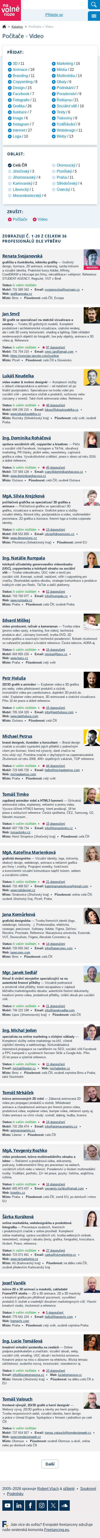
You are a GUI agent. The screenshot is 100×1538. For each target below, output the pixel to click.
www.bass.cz (19, 658)
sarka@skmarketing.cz (60, 1254)
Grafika (19, 106)
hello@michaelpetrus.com (62, 770)
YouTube (7, 1505)
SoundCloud (64, 1505)
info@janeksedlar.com (60, 1010)
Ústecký (63, 189)
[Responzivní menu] (94, 16)
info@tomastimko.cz (59, 828)
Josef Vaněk (14, 1283)
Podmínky (15, 1494)
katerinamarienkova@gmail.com (66, 886)
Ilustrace (20, 112)
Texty (61, 112)
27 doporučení (55, 1250)
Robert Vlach (48, 1489)
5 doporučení (54, 1312)
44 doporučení (55, 766)
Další (50, 1464)
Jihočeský (21, 171)
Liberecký (21, 189)
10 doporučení (55, 1370)
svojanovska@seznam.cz (62, 289)
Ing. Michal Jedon (19, 1030)
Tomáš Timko (15, 794)
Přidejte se (54, 15)
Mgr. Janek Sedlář (19, 972)
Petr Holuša (14, 678)
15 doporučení (55, 823)
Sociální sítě (67, 106)
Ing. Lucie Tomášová (22, 1341)
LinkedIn (19, 1505)
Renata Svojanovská (22, 256)
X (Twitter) (53, 1505)
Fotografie (21, 100)
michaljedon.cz (60, 1068)
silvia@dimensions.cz (59, 534)
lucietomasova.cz (70, 1375)
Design (19, 88)
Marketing (65, 64)
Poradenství (67, 94)
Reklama (64, 100)
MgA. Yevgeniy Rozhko (24, 1150)
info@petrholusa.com (59, 712)
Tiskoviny (64, 118)
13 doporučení (55, 529)
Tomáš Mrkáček (17, 1092)
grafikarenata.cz (21, 294)
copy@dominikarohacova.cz (64, 471)
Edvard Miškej (16, 620)
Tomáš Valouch (17, 1399)
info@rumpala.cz (56, 596)
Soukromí (88, 1489)
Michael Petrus (17, 736)
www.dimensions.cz (23, 538)
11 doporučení (55, 1064)
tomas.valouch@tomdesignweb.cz (68, 1432)
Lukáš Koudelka (18, 376)
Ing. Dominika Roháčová (26, 438)
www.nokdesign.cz (22, 890)
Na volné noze (4, 27)
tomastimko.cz (20, 832)
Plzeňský (64, 171)
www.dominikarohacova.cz (28, 476)
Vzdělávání (66, 124)
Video (42, 219)
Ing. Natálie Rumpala (23, 558)
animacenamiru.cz (22, 1130)
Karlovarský (22, 183)
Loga (17, 136)
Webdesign (66, 130)
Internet (19, 130)
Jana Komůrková (18, 914)
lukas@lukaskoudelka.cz (62, 409)
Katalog (17, 26)
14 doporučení (55, 944)
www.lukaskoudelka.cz (25, 414)
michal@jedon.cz (24, 1068)
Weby (61, 136)
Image (18, 118)
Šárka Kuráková (17, 1216)
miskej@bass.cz (56, 654)
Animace (20, 70)
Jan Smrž (11, 314)
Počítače (20, 219)
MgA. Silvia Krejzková (23, 496)
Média (62, 70)
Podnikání (65, 88)
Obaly (62, 82)
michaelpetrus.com (23, 774)
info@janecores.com (59, 948)
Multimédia (66, 76)
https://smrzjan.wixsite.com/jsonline (34, 356)
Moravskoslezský (27, 196)
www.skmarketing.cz (24, 1259)
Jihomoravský (24, 177)
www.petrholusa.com (24, 716)
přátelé (69, 1489)
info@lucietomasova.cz (28, 1375)
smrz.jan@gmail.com (59, 351)
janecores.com (20, 952)
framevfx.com (19, 1321)
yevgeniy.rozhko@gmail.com (64, 1188)
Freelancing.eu (6, 1524)
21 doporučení (55, 882)
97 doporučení (55, 347)
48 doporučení (55, 405)
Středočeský (67, 183)
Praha (62, 177)
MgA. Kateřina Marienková (29, 852)
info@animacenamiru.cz (61, 1126)
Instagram (21, 124)
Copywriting (23, 82)
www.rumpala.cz (21, 600)
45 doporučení (55, 467)
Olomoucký (66, 165)
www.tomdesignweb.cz (25, 1437)
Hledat (94, 4)
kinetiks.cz (17, 1192)
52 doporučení (55, 591)
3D (15, 64)
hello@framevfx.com (59, 1317)
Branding (20, 76)
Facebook (21, 94)
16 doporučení (55, 649)
